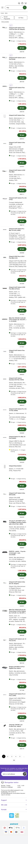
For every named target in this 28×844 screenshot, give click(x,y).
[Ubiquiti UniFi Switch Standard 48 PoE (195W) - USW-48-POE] (5, 379)
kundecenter (4, 791)
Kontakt (3, 809)
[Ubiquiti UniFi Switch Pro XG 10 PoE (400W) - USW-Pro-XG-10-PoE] (5, 410)
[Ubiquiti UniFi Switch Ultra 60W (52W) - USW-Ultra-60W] (5, 494)
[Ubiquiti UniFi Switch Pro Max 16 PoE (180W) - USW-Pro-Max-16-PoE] (5, 229)
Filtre (21, 18)
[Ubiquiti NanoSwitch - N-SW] (5, 467)
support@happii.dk (7, 793)
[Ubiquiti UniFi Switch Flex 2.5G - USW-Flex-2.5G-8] (5, 86)
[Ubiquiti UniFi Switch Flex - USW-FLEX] (5, 116)
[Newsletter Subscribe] (24, 774)
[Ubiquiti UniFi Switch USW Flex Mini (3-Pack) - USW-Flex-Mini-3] (5, 288)
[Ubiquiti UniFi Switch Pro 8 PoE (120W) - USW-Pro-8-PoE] (5, 695)
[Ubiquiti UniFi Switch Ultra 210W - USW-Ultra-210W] (5, 143)
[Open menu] (2, 8)
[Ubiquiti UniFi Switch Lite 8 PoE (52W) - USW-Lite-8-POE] (5, 57)
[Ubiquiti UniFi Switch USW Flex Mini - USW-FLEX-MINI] (5, 171)
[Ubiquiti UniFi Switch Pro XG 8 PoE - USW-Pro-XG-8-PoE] (5, 199)
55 (14, 760)
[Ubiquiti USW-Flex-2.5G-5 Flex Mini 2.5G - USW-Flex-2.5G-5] (5, 257)
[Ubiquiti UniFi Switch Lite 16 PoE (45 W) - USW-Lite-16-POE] (5, 640)
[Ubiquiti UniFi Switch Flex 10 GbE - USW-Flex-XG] (5, 351)
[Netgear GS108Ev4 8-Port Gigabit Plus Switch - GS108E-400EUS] (5, 667)
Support (4, 800)
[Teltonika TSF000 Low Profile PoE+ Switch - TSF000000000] (5, 725)
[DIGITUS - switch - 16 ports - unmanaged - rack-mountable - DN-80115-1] (5, 552)
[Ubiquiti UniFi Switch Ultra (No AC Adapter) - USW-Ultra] (5, 583)
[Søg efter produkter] (25, 7)
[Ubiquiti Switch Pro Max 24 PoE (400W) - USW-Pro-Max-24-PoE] (5, 437)
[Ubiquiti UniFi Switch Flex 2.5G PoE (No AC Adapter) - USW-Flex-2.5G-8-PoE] (5, 27)
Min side (4, 805)
